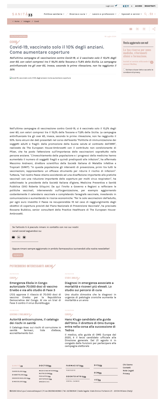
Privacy (126, 373)
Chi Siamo (128, 364)
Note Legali (128, 370)
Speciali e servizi (131, 14)
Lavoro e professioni (103, 14)
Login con (110, 6)
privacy (137, 72)
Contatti (127, 367)
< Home (16, 21)
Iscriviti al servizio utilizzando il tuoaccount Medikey (138, 62)
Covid (36, 21)
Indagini (26, 21)
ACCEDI (138, 6)
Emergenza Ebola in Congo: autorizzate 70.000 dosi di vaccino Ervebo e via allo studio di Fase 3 (33, 286)
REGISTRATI (150, 6)
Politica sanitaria (53, 14)
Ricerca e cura (77, 14)
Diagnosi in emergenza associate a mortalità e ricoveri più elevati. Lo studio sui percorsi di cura (89, 286)
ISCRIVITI (18, 255)
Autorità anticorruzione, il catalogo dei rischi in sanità (34, 321)
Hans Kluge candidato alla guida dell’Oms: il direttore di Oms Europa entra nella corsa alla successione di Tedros (90, 325)
